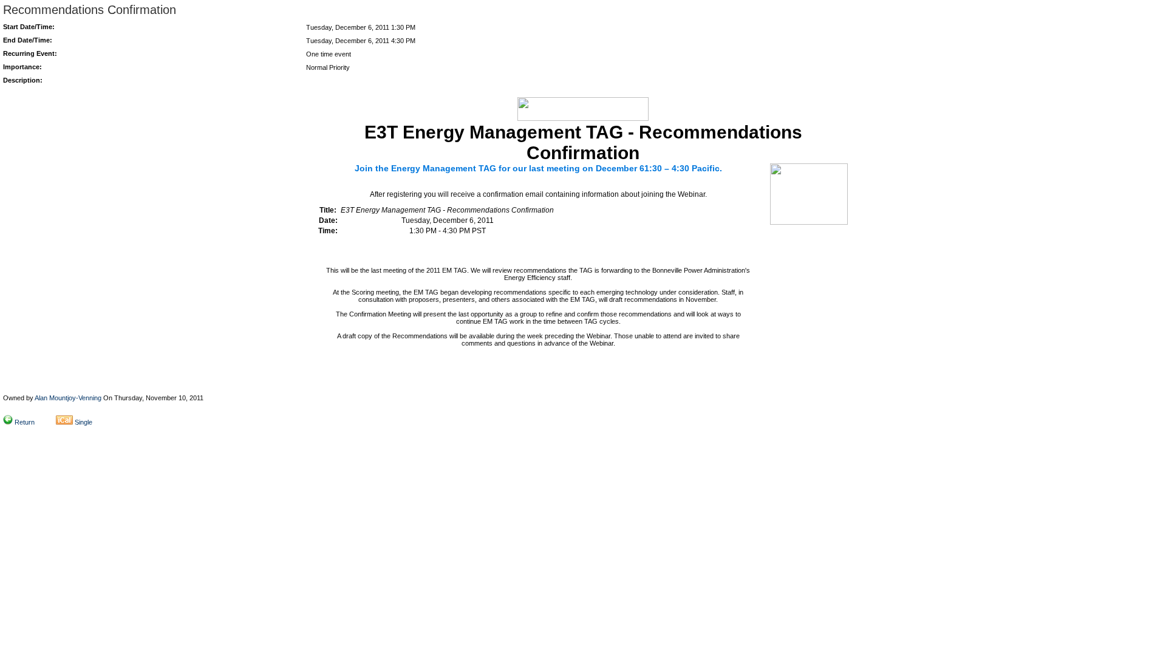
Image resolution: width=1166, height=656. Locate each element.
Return (25, 422)
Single (83, 422)
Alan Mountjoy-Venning (68, 397)
